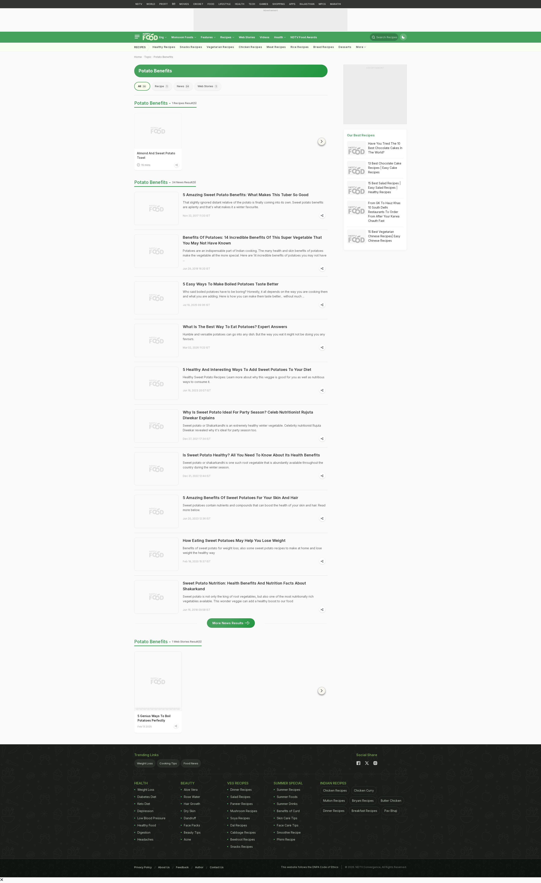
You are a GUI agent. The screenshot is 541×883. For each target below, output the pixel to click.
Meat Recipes (276, 47)
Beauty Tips (192, 832)
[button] (321, 141)
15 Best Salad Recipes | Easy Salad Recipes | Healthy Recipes (384, 187)
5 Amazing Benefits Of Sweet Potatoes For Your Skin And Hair (240, 497)
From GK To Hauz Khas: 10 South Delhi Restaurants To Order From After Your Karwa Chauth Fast (384, 211)
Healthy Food (146, 825)
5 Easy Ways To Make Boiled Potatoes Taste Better (231, 284)
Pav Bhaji (390, 810)
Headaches (145, 839)
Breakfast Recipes (364, 810)
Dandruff (190, 818)
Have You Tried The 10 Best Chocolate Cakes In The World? (385, 148)
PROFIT (163, 4)
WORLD (150, 4)
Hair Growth (192, 804)
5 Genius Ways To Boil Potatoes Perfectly (154, 718)
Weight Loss (145, 763)
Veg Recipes (238, 783)
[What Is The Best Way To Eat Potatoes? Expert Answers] (156, 340)
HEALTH (239, 4)
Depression (145, 811)
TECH (252, 4)
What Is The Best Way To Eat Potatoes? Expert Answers (235, 326)
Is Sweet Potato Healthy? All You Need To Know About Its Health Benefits (251, 455)
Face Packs (192, 825)
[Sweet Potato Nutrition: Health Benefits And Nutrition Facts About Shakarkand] (156, 597)
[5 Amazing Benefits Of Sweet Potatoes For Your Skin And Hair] (156, 511)
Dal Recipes (238, 825)
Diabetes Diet (146, 797)
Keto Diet (143, 804)
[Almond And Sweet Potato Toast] (158, 130)
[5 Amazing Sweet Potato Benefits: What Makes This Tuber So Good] (156, 208)
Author (199, 867)
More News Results (227, 623)
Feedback (182, 867)
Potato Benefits (163, 56)
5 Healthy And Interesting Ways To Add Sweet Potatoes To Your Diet (247, 369)
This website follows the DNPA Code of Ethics (309, 867)
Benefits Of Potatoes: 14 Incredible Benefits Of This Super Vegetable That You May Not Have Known (252, 240)
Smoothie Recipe (289, 832)
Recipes (226, 37)
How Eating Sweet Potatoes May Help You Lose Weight (234, 540)
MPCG (322, 4)
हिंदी (173, 4)
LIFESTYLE (225, 4)
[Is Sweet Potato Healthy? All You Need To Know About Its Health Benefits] (156, 469)
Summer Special (288, 783)
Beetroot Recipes (242, 839)
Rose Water (192, 797)
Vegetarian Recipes (220, 47)
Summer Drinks (287, 804)
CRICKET (198, 4)
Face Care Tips (287, 825)
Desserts (345, 47)
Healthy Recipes (164, 47)
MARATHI (335, 4)
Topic (147, 56)
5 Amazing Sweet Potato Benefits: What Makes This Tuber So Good (246, 195)
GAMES (263, 4)
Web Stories (247, 37)
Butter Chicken (391, 800)
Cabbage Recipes (243, 832)
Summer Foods (287, 797)
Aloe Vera (191, 789)
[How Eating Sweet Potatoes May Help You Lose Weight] (156, 554)
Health (279, 37)
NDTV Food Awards (303, 37)
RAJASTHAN (307, 4)
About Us (164, 867)
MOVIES (184, 4)
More (360, 47)
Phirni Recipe (286, 839)
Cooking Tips (168, 763)
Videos (264, 37)
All (142, 86)
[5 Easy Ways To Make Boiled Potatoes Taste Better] (156, 298)
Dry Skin (189, 811)
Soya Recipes (240, 818)
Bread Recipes (323, 47)
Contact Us (217, 867)
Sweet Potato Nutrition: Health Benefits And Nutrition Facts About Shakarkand (244, 586)
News (183, 86)
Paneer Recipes (241, 804)
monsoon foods (182, 37)
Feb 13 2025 (145, 726)
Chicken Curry (364, 790)
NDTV (138, 4)
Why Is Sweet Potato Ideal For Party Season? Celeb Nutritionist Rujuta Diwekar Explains (248, 415)
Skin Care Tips (287, 818)
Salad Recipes (240, 797)
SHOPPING (278, 4)
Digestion (143, 832)
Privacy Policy (143, 867)
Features (207, 37)
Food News (191, 763)
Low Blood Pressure (151, 818)
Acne (187, 839)
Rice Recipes (300, 47)
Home (138, 56)
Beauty (188, 783)
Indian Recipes (333, 783)
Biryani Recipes (363, 800)
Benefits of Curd (288, 811)
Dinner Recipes (241, 789)
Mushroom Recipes (243, 811)
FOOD (211, 4)
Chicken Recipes (250, 47)
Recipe (161, 86)
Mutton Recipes (334, 800)
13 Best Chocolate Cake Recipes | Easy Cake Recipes (384, 167)
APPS (292, 4)
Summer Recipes (288, 789)
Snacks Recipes (191, 47)
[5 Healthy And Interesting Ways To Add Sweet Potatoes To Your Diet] (156, 383)
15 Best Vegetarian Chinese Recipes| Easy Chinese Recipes (384, 236)
